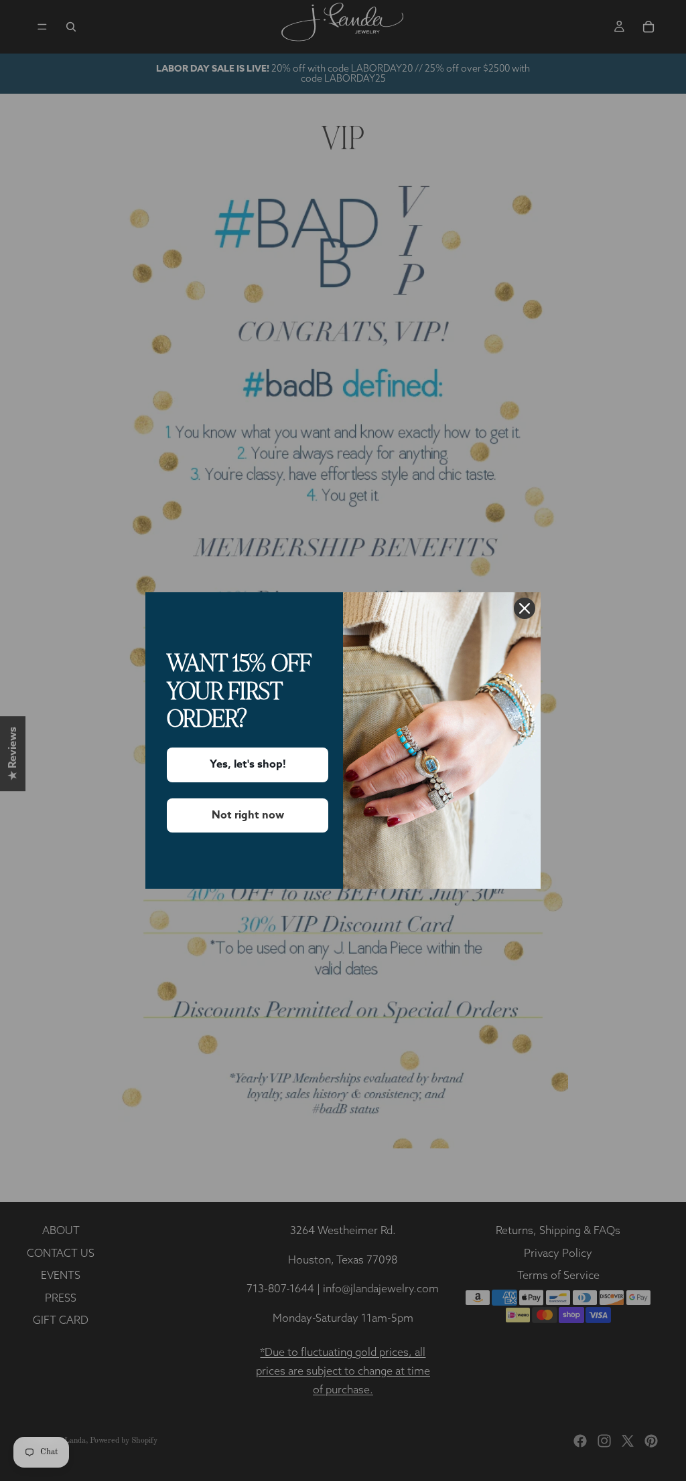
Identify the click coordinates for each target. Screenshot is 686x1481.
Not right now (248, 815)
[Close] (524, 608)
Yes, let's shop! (248, 764)
